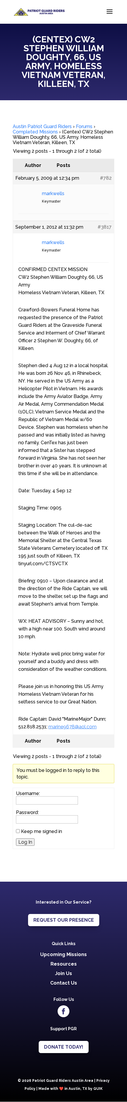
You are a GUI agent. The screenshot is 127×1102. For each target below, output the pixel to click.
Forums (84, 126)
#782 (106, 178)
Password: (27, 812)
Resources (64, 964)
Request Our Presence (63, 920)
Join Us (63, 973)
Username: (28, 793)
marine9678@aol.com (72, 727)
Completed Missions (35, 132)
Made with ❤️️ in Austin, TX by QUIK (70, 1089)
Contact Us (63, 983)
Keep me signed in (41, 831)
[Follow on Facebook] (63, 1011)
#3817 (104, 227)
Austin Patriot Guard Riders (42, 126)
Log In (25, 842)
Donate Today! (63, 1047)
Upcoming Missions (63, 954)
